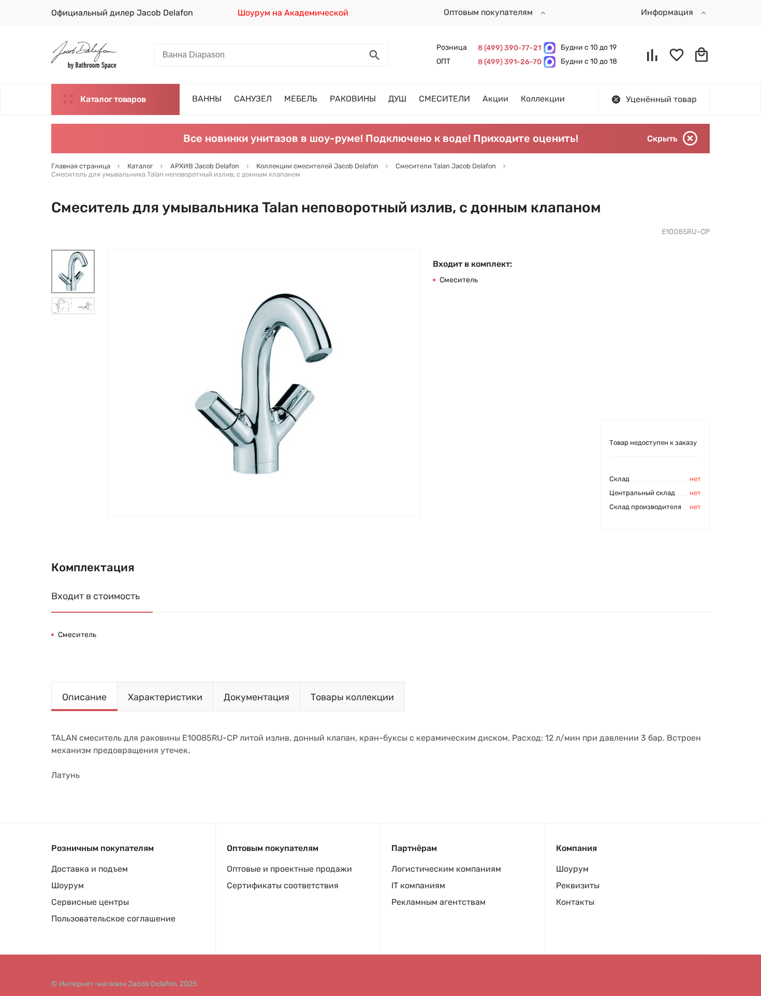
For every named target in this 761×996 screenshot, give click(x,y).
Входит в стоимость (95, 596)
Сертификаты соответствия (283, 885)
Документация (256, 697)
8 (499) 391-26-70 (508, 61)
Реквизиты (577, 885)
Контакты (575, 902)
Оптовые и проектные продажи (289, 869)
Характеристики (165, 697)
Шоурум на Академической (293, 13)
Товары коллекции (352, 697)
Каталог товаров (112, 99)
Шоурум (67, 885)
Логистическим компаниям (446, 869)
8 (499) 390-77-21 (508, 48)
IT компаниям (418, 885)
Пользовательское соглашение (113, 918)
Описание (84, 697)
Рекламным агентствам (438, 902)
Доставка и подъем (89, 869)
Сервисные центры (90, 902)
